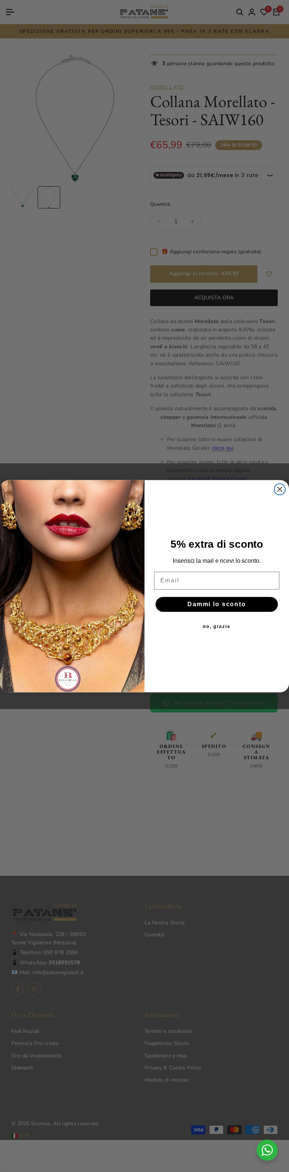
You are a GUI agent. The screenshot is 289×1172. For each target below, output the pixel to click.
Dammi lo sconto (216, 604)
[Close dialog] (280, 489)
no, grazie (217, 626)
